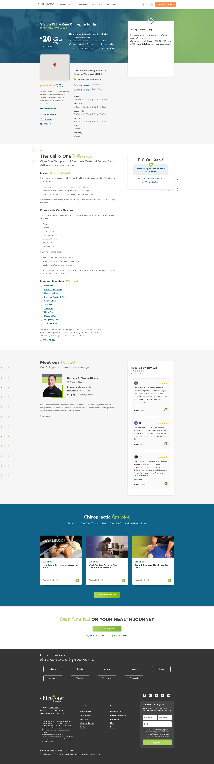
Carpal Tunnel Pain (53, 289)
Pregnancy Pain (51, 320)
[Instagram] (150, 695)
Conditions (82, 5)
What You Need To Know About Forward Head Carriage (103, 566)
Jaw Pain (48, 305)
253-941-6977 (84, 90)
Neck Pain (49, 312)
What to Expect (86, 715)
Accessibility (84, 754)
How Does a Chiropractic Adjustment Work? (60, 566)
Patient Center (66, 5)
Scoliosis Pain (50, 324)
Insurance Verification (118, 715)
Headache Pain (51, 293)
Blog (112, 723)
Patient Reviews (59, 85)
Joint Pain (48, 308)
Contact (83, 727)
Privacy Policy (95, 754)
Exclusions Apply (47, 46)
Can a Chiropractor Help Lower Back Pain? (152, 566)
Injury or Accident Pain (55, 297)
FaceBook (47, 124)
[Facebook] (144, 695)
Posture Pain (50, 316)
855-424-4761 (84, 85)
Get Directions (49, 109)
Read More (45, 416)
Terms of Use (58, 754)
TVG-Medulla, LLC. (53, 751)
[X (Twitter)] (162, 695)
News (112, 727)
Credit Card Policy (71, 754)
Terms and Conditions (163, 736)
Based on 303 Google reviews (142, 374)
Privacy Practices (45, 754)
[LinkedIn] (156, 695)
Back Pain (48, 286)
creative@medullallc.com (55, 713)
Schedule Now (165, 4)
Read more (138, 406)
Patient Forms (115, 711)
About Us (96, 5)
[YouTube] (168, 695)
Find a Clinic (110, 5)
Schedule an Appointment (107, 629)
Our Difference (85, 711)
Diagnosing (84, 719)
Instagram (47, 119)
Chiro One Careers (87, 723)
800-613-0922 (54, 707)
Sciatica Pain (50, 301)
